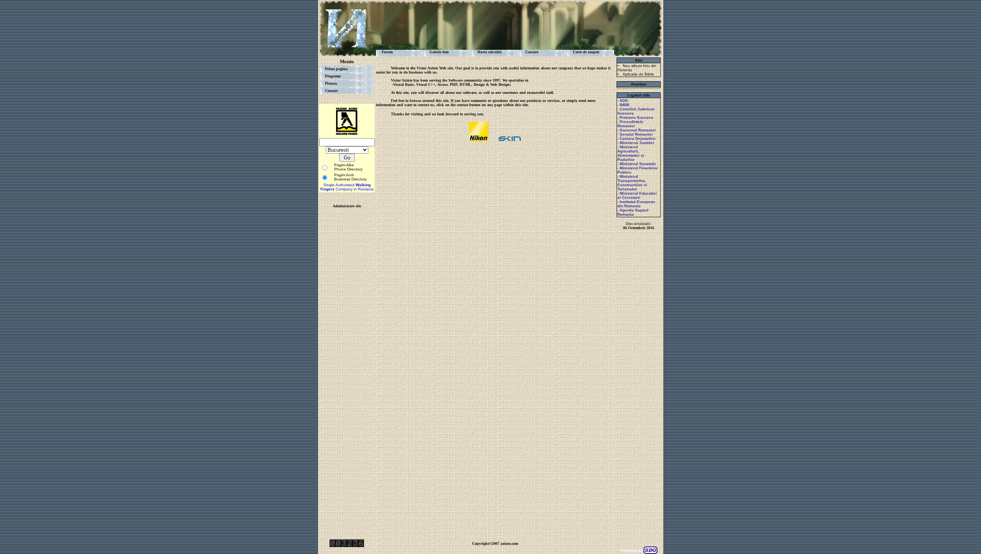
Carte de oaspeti (586, 52)
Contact (331, 91)
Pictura (331, 83)
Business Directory (350, 179)
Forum (387, 52)
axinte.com (509, 543)
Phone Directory (348, 169)
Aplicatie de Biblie (638, 74)
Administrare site (347, 206)
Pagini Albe (344, 165)
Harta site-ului (489, 52)
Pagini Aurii (344, 175)
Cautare (531, 52)
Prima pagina (336, 69)
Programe (333, 76)
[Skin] (510, 139)
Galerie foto (439, 52)
